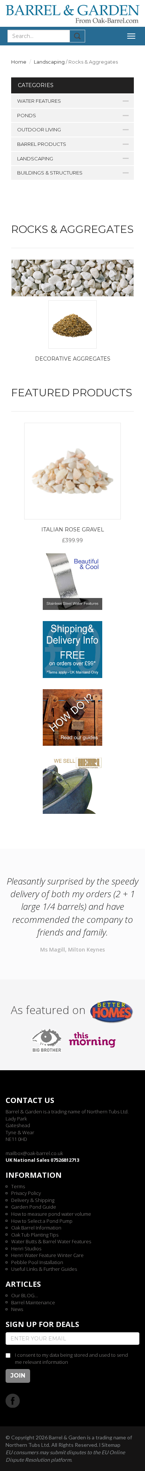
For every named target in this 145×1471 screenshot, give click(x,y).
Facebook (13, 1400)
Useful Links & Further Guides (44, 1269)
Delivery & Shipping (32, 1200)
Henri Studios (26, 1248)
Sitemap (111, 1445)
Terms (18, 1186)
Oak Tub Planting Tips (34, 1234)
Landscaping (49, 62)
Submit (77, 36)
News (17, 1309)
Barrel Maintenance (33, 1302)
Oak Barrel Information (36, 1227)
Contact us (30, 1100)
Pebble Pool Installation (37, 1262)
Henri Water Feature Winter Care (47, 1255)
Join (17, 1375)
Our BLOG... (24, 1295)
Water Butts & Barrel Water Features (51, 1241)
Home (18, 62)
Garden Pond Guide (33, 1206)
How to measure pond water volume (51, 1214)
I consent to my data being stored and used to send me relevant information (71, 1358)
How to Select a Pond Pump (41, 1221)
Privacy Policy (26, 1193)
